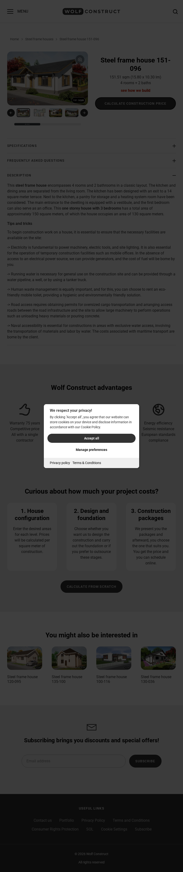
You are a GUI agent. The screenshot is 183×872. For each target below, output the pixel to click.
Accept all (91, 438)
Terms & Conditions (86, 463)
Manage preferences (91, 450)
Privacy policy (60, 463)
